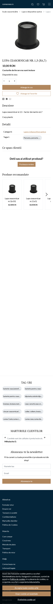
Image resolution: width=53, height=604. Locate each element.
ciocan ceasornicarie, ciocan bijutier (17, 411)
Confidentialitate (9, 517)
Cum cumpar (7, 536)
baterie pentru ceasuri (12, 396)
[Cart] (43, 4)
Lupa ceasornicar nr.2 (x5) (33, 200)
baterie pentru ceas (33, 389)
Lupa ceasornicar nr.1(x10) (12, 200)
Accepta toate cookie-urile (26, 588)
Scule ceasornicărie (10, 12)
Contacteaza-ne (8, 564)
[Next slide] (47, 194)
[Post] (4, 98)
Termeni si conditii (9, 513)
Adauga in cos (26, 87)
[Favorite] (38, 4)
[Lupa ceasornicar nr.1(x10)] (12, 189)
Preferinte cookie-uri (26, 599)
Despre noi (6, 509)
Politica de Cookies (10, 525)
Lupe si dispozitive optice (32, 12)
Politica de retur (8, 552)
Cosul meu (6, 540)
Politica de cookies (17, 579)
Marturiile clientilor (9, 521)
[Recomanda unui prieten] (10, 98)
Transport (6, 548)
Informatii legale (8, 568)
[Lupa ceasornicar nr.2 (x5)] (33, 189)
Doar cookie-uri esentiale (26, 594)
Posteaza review (26, 164)
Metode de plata (9, 544)
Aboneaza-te (26, 481)
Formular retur (8, 505)
